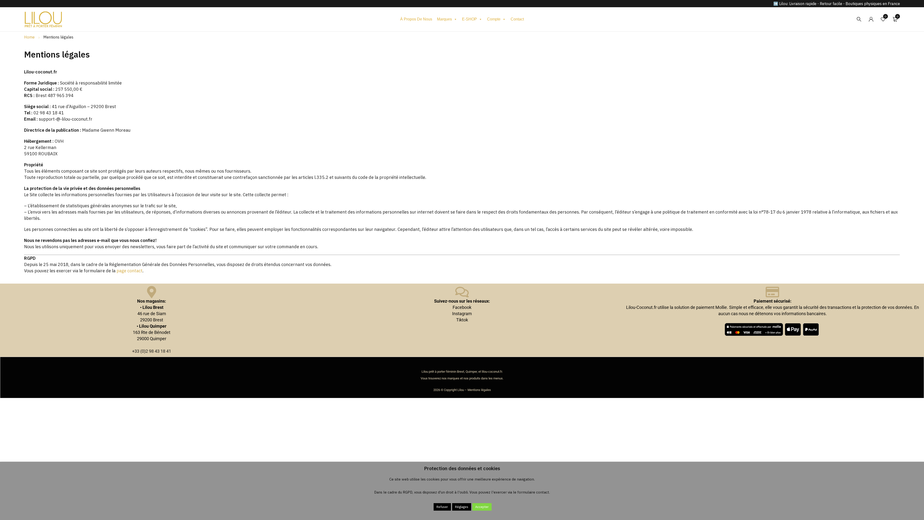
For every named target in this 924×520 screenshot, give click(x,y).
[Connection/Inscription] (871, 19)
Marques (444, 19)
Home (29, 37)
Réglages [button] (461, 507)
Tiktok (462, 319)
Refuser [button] (442, 507)
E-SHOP (469, 19)
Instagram (462, 313)
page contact (129, 270)
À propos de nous (416, 19)
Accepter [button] (482, 507)
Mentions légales (479, 390)
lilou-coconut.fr (492, 371)
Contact (517, 19)
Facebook (462, 307)
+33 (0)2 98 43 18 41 (151, 351)
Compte (493, 19)
